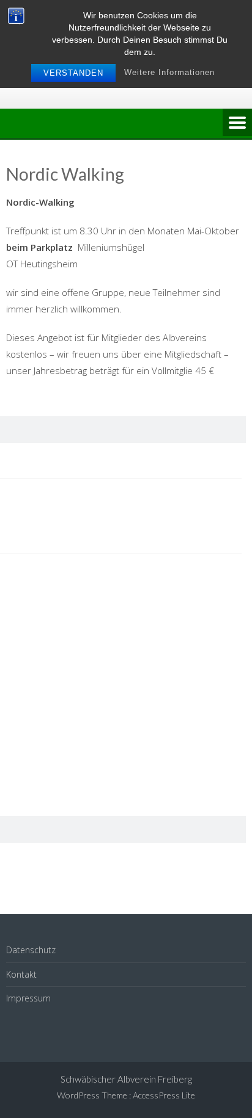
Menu (237, 123)
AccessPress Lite (164, 1095)
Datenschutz (31, 950)
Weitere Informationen (169, 72)
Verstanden (73, 73)
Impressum (28, 998)
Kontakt (21, 974)
